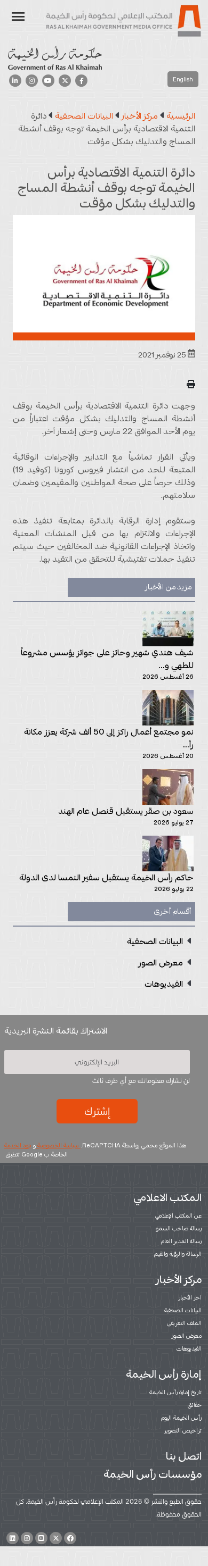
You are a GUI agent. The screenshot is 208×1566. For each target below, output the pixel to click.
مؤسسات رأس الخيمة (152, 1474)
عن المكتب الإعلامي (178, 1215)
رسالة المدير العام (181, 1241)
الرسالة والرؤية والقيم (178, 1253)
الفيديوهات (189, 1348)
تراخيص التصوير (183, 1430)
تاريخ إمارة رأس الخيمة (175, 1392)
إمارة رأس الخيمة (164, 1374)
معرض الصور (187, 1335)
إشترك (97, 1111)
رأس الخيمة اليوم (181, 1417)
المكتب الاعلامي (167, 1197)
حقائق (195, 1405)
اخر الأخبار (190, 1297)
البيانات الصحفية (183, 1310)
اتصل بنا (184, 1456)
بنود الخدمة (17, 1145)
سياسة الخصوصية (58, 1145)
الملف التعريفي (184, 1323)
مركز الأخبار (179, 1279)
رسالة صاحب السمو (179, 1228)
